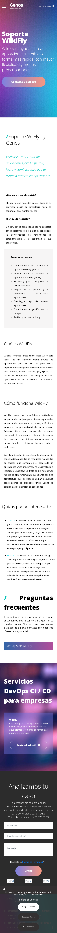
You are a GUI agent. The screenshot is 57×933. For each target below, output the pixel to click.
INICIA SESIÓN (45, 6)
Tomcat (11, 520)
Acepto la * (28, 861)
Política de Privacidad (32, 861)
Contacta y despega (23, 81)
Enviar (28, 870)
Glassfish (11, 555)
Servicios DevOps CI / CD (28, 745)
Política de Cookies (28, 899)
